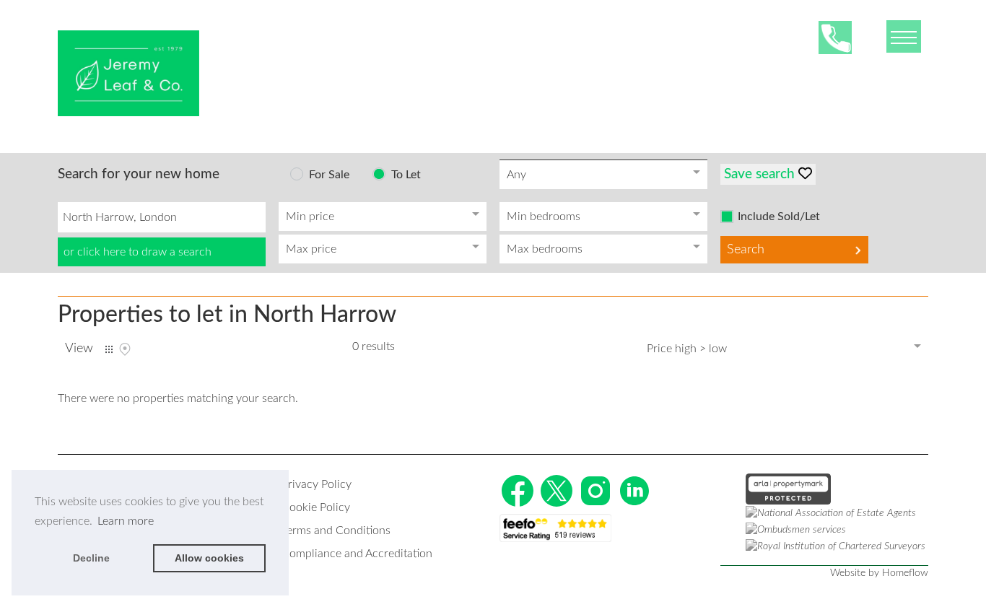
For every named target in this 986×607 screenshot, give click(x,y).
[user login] (872, 36)
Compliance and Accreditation (357, 553)
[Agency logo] (128, 73)
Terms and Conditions (336, 530)
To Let (406, 174)
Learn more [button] (125, 521)
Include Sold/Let (779, 216)
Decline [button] (91, 558)
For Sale (329, 174)
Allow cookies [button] (209, 558)
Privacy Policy (317, 484)
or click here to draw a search (137, 252)
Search (745, 249)
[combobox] (162, 217)
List (108, 349)
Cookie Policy (316, 507)
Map (124, 349)
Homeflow (905, 573)
